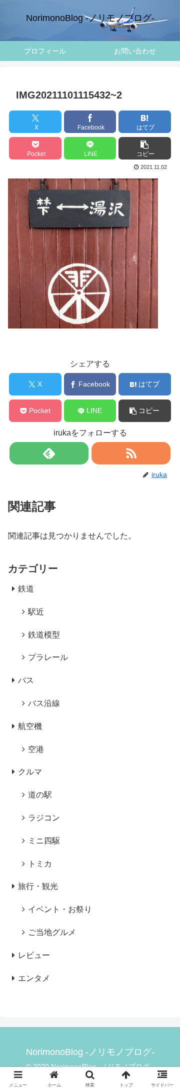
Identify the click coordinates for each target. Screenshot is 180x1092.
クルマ (30, 772)
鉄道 (26, 588)
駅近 (36, 612)
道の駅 (40, 794)
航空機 (30, 726)
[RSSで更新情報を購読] (131, 453)
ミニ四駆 (44, 840)
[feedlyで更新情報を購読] (49, 453)
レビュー (34, 955)
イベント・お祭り (60, 909)
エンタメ (34, 978)
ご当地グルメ (52, 932)
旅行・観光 (38, 886)
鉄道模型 (44, 634)
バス (26, 680)
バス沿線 (44, 703)
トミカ (40, 864)
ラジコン (44, 818)
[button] (144, 148)
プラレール (48, 657)
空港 (36, 749)
